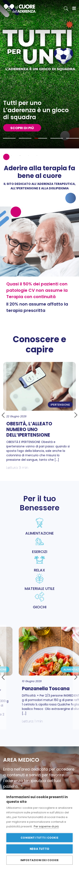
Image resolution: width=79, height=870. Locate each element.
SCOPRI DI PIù (22, 128)
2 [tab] (11, 155)
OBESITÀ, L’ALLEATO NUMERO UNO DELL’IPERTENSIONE (29, 429)
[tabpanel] (39, 74)
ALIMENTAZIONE (39, 533)
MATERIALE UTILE (40, 588)
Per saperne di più (46, 826)
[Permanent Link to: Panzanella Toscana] (42, 651)
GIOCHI (39, 607)
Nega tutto (39, 849)
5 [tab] (37, 155)
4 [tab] (28, 155)
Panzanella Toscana (32, 688)
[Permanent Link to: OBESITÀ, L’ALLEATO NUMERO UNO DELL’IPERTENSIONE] (39, 386)
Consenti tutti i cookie (39, 837)
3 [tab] (20, 155)
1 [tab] (3, 155)
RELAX (39, 570)
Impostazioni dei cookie (39, 860)
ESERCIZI (39, 551)
